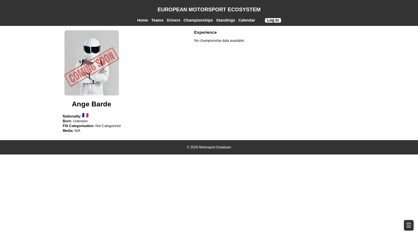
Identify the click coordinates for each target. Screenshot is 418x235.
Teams (157, 20)
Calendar (246, 20)
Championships (198, 20)
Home (142, 20)
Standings (225, 20)
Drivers (173, 20)
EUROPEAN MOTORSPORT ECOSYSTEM (209, 9)
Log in (273, 20)
